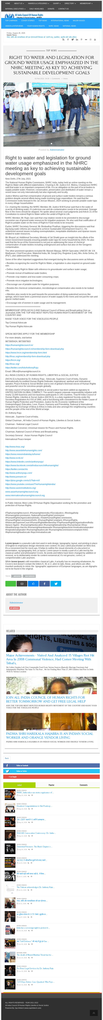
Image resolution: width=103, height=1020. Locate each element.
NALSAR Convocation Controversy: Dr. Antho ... (36, 833)
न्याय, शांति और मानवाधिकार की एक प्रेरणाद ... (32, 901)
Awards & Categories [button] (38, 3)
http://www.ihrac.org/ (15, 447)
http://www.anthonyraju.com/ (18, 473)
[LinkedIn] (76, 40)
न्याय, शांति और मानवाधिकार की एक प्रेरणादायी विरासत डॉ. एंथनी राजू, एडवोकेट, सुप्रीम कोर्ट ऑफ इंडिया (41, 37)
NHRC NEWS (54, 26)
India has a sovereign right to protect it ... (33, 928)
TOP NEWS (42, 21)
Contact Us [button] (63, 9)
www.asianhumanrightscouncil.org (21, 492)
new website (29, 576)
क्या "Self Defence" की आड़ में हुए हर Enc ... (33, 941)
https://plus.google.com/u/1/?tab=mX (22, 480)
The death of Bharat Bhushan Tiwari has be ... (35, 955)
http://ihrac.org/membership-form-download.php (27, 356)
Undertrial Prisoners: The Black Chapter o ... (34, 847)
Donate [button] (51, 9)
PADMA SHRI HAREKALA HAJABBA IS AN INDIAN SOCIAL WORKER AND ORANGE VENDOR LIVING (49, 735)
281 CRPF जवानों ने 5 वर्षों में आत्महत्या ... (31, 820)
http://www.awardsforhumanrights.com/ (23, 450)
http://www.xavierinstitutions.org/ (20, 488)
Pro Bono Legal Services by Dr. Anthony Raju (35, 968)
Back (7, 758)
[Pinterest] (81, 40)
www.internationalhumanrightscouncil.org (25, 495)
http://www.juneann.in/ (15, 477)
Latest (19, 785)
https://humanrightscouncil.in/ (19, 345)
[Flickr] (85, 40)
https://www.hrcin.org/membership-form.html (26, 353)
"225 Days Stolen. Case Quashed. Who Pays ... (36, 982)
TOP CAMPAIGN (11, 21)
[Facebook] (67, 40)
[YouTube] (94, 40)
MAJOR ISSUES (79, 21)
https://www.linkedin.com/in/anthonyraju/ (24, 462)
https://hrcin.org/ (12, 360)
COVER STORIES (27, 21)
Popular (51, 785)
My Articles (14, 608)
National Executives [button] (14, 9)
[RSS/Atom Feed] (63, 40)
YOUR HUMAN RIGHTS (36, 26)
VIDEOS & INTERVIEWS (14, 26)
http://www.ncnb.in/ (14, 458)
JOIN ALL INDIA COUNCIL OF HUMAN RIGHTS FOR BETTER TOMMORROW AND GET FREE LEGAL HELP (46, 699)
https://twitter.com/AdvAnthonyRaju (21, 368)
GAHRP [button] (56, 3)
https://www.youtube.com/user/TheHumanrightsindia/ (30, 484)
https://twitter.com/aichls (16, 469)
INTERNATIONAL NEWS (60, 21)
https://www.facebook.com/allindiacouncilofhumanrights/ (31, 465)
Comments (84, 785)
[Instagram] (90, 40)
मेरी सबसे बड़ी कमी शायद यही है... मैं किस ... (31, 874)
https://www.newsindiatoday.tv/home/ (22, 454)
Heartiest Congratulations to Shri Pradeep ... (34, 806)
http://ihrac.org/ (12, 364)
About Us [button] (18, 3)
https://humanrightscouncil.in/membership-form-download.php (34, 349)
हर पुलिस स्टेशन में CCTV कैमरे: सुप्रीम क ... (32, 914)
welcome (16, 576)
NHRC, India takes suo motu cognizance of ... (35, 792)
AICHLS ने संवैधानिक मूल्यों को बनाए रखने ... (32, 860)
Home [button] (7, 3)
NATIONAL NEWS (69, 26)
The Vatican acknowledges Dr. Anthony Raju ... (36, 887)
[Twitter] (72, 40)
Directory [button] (70, 3)
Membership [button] (85, 3)
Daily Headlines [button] (37, 9)
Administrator (57, 150)
